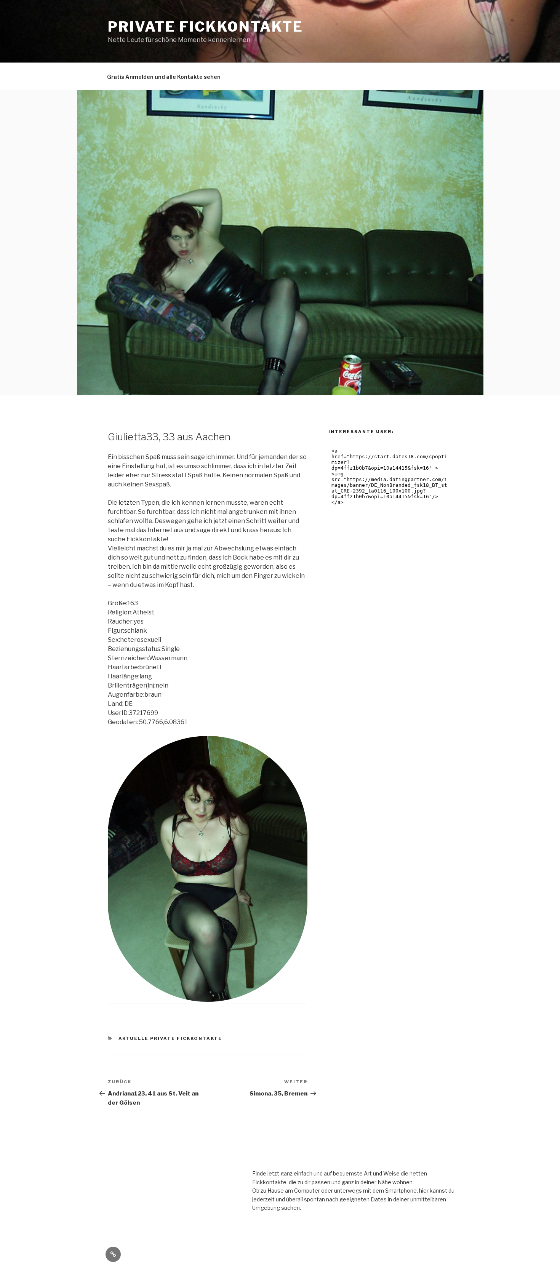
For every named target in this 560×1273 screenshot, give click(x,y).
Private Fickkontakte (205, 26)
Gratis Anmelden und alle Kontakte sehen (164, 77)
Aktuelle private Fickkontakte (170, 1038)
